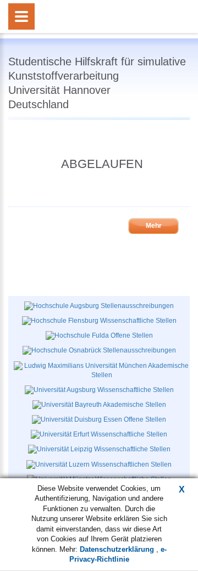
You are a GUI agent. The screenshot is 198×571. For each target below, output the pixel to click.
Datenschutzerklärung (118, 549)
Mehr (154, 225)
